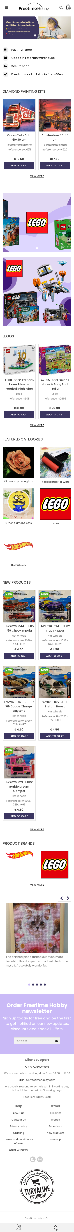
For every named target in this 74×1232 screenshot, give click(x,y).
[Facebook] (33, 1159)
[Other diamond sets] (18, 503)
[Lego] (54, 864)
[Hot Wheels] (18, 545)
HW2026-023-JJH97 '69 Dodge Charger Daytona (19, 706)
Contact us (18, 1119)
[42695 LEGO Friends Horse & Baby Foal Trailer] (55, 360)
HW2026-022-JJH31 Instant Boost (54, 704)
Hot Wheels (18, 565)
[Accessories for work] (55, 462)
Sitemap (55, 1139)
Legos (8, 336)
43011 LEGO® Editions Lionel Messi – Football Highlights (19, 384)
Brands (55, 1119)
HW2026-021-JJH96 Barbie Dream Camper (19, 786)
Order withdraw (18, 1150)
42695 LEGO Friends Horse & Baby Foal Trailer (55, 384)
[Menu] (6, 7)
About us (18, 1113)
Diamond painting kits (24, 91)
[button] (35, 35)
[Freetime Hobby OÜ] (34, 6)
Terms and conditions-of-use (18, 1141)
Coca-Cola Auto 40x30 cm (19, 137)
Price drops (56, 1126)
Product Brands (19, 843)
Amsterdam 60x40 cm (54, 137)
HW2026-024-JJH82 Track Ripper (55, 628)
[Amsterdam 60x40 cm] (55, 115)
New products (17, 582)
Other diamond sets (18, 523)
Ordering (18, 1133)
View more (37, 176)
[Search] (61, 7)
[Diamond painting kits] (18, 462)
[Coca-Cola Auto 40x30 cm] (19, 115)
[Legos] (55, 504)
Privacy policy (18, 1126)
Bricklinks (55, 1113)
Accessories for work (56, 482)
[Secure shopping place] (37, 1186)
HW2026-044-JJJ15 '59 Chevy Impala (19, 628)
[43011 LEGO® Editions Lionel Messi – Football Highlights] (19, 360)
